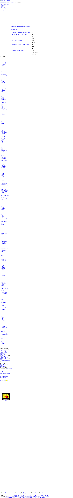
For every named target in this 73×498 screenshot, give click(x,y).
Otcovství (2, 192)
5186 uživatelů (9, 368)
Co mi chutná (3, 133)
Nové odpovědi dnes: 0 (3, 362)
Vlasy (2, 106)
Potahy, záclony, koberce (4, 150)
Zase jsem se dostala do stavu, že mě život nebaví (3, 358)
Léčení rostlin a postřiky (4, 166)
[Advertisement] (25, 19)
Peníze (2, 227)
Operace (2, 98)
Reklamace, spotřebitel (4, 189)
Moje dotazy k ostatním (4, 292)
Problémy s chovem (3, 283)
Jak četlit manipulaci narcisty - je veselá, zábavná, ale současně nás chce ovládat (3, 352)
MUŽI (1, 274)
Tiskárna (2, 207)
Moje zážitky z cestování (4, 290)
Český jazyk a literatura (4, 233)
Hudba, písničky (3, 267)
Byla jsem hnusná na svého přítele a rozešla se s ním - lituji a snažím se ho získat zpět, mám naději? (5, 370)
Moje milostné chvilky (4, 75)
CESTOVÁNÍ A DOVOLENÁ (4, 288)
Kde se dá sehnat (3, 302)
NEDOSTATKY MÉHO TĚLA (4, 102)
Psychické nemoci (3, 99)
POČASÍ (2, 338)
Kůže (2, 107)
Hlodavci (2, 285)
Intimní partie (3, 112)
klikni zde (5, 400)
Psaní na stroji (3, 242)
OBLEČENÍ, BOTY (3, 269)
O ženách (2, 123)
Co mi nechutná (3, 134)
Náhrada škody (3, 193)
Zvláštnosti (2, 105)
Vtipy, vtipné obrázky (4, 327)
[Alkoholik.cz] (12, 492)
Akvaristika (2, 281)
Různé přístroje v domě (4, 159)
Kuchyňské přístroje (3, 158)
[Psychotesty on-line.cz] (35, 492)
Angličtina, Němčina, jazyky (4, 239)
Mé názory (2, 223)
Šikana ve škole (3, 83)
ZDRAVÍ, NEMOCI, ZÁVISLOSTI (5, 88)
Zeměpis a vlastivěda (3, 235)
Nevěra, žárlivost (3, 66)
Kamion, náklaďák (3, 176)
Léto (2, 340)
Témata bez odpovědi (27, 26)
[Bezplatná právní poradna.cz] (26, 492)
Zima (2, 342)
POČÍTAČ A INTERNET (9, 2)
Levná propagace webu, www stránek (18, 50)
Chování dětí (3, 80)
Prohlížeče (2, 216)
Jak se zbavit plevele (3, 167)
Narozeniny (2, 316)
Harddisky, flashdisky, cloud (4, 218)
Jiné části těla (3, 113)
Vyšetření (2, 97)
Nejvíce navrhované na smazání (5, 373)
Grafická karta (3, 205)
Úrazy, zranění (3, 100)
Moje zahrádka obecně (4, 168)
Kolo (2, 175)
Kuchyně (2, 139)
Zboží (2, 251)
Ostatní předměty (3, 243)
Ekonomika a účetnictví (4, 241)
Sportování (2, 256)
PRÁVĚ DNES (2, 305)
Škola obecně (3, 244)
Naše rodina (2, 65)
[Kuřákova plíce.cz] (18, 492)
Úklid (2, 146)
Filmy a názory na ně (4, 198)
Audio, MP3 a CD (3, 154)
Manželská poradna (41, 497)
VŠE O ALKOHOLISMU (3, 377)
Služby (2, 252)
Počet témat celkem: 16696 (4, 366)
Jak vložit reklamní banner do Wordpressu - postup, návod (21, 32)
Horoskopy (2, 71)
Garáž (2, 149)
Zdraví (2, 89)
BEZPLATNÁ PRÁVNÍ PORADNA (4, 376)
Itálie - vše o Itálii (35, 497)
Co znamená (2, 303)
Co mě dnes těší (3, 306)
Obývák (2, 140)
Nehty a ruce (3, 108)
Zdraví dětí (2, 81)
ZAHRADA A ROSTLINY (4, 160)
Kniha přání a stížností (4, 332)
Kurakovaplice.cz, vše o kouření (39, 496)
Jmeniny (2, 317)
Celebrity (2, 224)
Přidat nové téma (14, 29)
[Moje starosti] (2, 3)
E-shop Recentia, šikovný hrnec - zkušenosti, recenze (3, 355)
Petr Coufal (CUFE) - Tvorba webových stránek (18, 495)
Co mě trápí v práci (3, 259)
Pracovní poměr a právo (4, 188)
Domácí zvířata (3, 286)
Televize (2, 156)
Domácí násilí (3, 70)
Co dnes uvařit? (3, 131)
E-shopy (2, 249)
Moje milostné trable (3, 74)
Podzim (2, 341)
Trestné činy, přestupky (4, 191)
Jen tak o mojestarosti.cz (4, 334)
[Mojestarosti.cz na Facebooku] (5, 0)
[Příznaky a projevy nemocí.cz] (44, 492)
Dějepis (2, 234)
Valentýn (2, 315)
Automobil (2, 173)
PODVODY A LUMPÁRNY (4, 294)
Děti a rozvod (3, 64)
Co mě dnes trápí (3, 307)
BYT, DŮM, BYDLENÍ (3, 136)
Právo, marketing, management (5, 240)
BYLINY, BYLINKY (2, 380)
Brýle (2, 104)
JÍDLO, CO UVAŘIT (3, 130)
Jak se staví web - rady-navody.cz (17, 40)
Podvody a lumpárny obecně (4, 298)
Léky (2, 91)
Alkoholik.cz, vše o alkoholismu (29, 496)
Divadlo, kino (3, 268)
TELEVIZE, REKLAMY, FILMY (5, 195)
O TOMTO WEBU (3, 331)
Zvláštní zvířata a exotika (4, 282)
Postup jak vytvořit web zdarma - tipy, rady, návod (19, 34)
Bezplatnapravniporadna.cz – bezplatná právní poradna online (22, 497)
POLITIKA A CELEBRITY (4, 221)
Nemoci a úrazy (3, 90)
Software (2, 210)
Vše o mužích (3, 275)
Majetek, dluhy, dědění (4, 183)
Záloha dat (2, 209)
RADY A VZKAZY (3, 320)
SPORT (2, 255)
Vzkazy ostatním (3, 323)
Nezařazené (2, 122)
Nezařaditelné (3, 326)
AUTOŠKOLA (3, 180)
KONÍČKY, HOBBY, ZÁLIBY (4, 265)
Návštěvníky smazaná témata (5, 333)
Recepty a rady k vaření (4, 132)
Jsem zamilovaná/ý (3, 62)
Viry (2, 217)
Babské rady (2, 95)
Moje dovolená (3, 291)
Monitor (2, 206)
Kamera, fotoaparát (3, 157)
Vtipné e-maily (3, 328)
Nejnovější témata (14, 26)
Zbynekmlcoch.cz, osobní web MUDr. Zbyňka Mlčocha (14, 496)
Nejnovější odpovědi (20, 26)
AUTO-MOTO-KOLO (3, 172)
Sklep (2, 142)
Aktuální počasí (3, 343)
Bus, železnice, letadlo (4, 293)
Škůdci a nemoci (3, 165)
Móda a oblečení (3, 117)
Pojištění (2, 230)
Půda (2, 141)
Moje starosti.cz (2, 2)
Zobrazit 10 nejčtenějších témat (5, 360)
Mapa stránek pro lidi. (38, 495)
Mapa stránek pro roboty (30, 495)
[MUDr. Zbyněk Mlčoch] (5, 492)
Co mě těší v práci (3, 260)
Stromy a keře (3, 163)
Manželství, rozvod (3, 184)
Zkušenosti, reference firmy (4, 299)
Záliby (2, 266)
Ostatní (2, 319)
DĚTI (1, 79)
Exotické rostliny (3, 164)
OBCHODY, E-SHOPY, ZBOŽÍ (4, 248)
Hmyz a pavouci (3, 147)
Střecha (2, 148)
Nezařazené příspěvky (4, 308)
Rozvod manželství (3, 63)
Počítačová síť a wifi (3, 208)
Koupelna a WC (3, 138)
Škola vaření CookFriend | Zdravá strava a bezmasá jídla (5, 403)
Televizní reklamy (3, 197)
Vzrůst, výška (3, 114)
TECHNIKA (2, 151)
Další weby (9, 403)
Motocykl (2, 174)
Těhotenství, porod (3, 121)
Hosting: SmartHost (45, 495)
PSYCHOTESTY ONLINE (3, 378)
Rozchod (2, 61)
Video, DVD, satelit (3, 155)
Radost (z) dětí (3, 82)
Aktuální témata (3, 309)
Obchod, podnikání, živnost (4, 190)
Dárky (2, 318)
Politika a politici (3, 222)
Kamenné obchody (3, 250)
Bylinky (2, 96)
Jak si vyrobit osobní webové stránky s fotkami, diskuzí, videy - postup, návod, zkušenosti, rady (21, 48)
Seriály (2, 199)
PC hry (2, 215)
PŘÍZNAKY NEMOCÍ (3, 379)
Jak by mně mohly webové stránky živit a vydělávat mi (20, 44)
